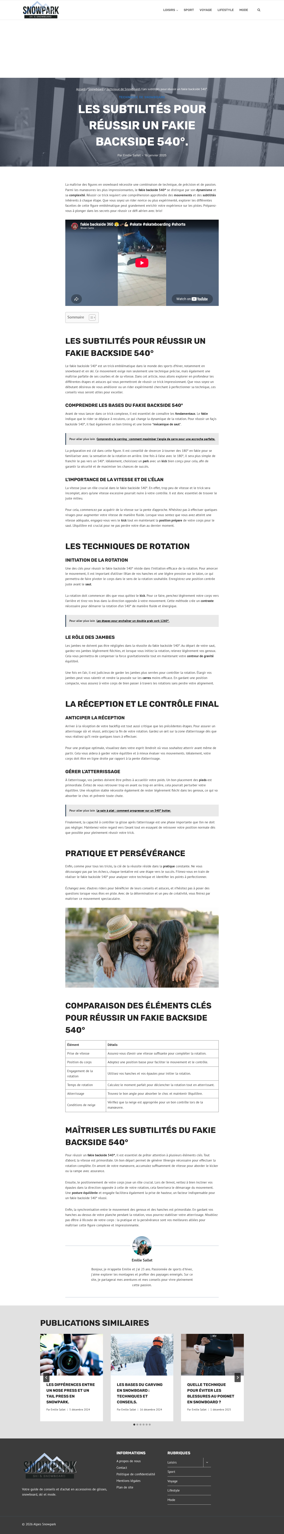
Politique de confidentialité (135, 1474)
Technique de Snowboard (142, 97)
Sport (189, 10)
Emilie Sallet (132, 155)
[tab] (134, 1425)
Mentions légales (128, 1481)
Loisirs (172, 1462)
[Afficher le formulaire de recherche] (259, 10)
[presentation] (71, 1355)
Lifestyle (226, 10)
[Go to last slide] (46, 1377)
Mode (243, 10)
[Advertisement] (142, 49)
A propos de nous (128, 1461)
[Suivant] (238, 1377)
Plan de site (124, 1487)
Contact (121, 1467)
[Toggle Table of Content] (90, 317)
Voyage (206, 10)
